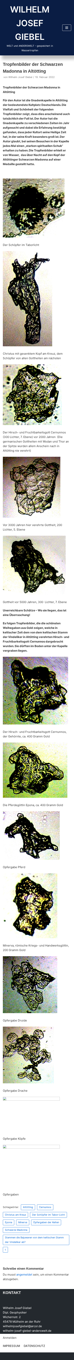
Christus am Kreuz (15, 1214)
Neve (6, 1356)
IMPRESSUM (11, 1346)
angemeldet (24, 1274)
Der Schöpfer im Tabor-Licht (48, 1214)
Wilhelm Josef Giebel (20, 77)
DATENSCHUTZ (34, 1346)
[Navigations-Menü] (66, 27)
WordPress (41, 1356)
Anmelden (10, 1338)
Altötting (28, 1207)
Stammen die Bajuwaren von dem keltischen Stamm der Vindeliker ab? (34, 1239)
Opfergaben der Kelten (46, 1222)
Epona (8, 1222)
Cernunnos (45, 1207)
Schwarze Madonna (16, 1229)
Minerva (22, 1222)
